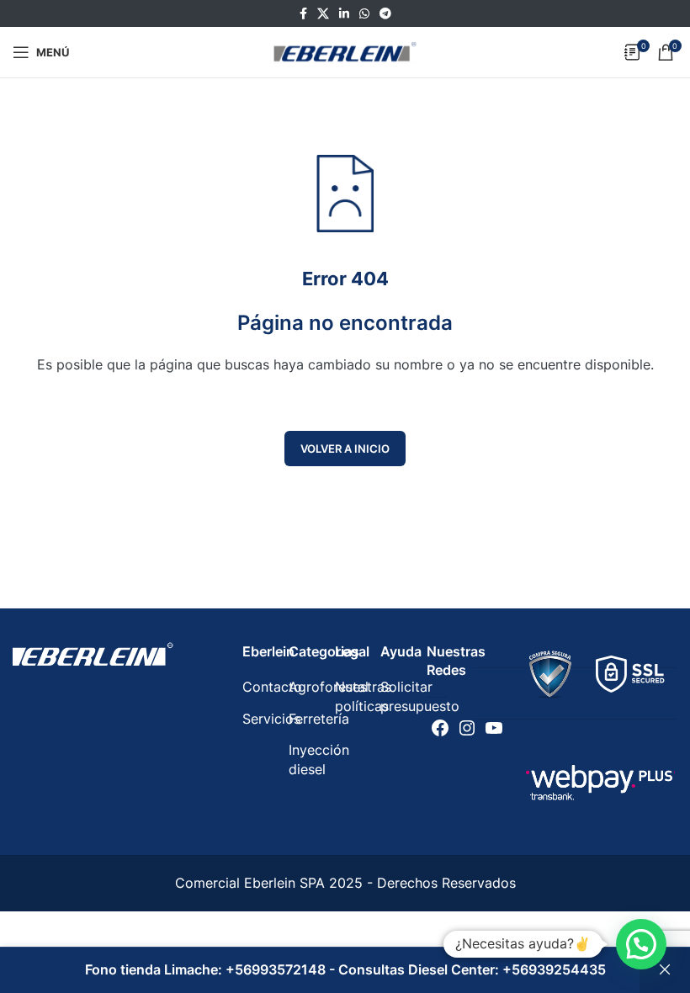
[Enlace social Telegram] (385, 14)
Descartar (665, 970)
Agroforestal (329, 686)
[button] (641, 944)
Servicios (271, 718)
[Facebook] (440, 727)
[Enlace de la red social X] (323, 14)
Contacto (272, 686)
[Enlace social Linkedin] (344, 14)
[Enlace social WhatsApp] (364, 14)
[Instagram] (467, 727)
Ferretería (319, 718)
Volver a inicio (345, 448)
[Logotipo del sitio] (345, 50)
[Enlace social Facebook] (303, 14)
